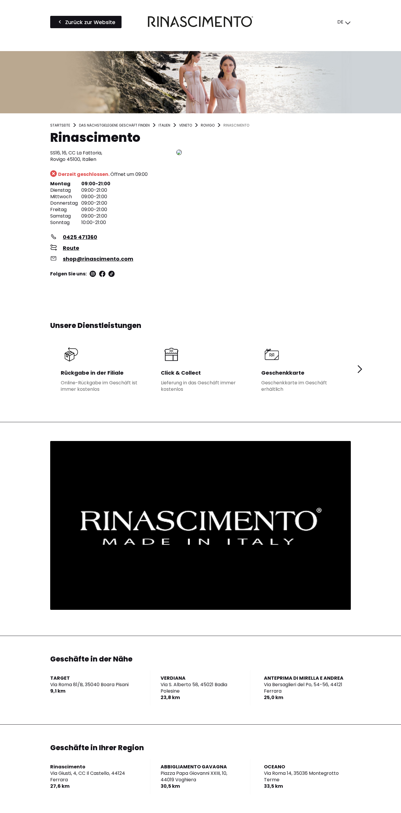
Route (71, 248)
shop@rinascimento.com (98, 258)
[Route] (263, 153)
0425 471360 (80, 237)
